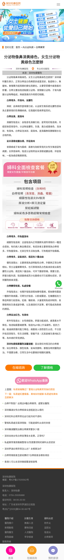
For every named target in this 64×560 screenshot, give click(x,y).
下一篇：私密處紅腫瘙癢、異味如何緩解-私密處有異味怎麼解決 (31, 396)
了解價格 (47, 367)
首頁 (10, 558)
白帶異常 (40, 47)
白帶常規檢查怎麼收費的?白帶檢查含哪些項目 (27, 455)
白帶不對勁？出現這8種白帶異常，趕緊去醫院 (27, 403)
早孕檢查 (28, 537)
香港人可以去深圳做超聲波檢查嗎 (21, 461)
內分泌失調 (28, 47)
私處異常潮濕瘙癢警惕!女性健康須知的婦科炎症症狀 (30, 442)
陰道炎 (47, 532)
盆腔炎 (47, 527)
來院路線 (9, 537)
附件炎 (47, 523)
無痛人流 (28, 523)
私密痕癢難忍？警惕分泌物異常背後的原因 (34, 389)
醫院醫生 (9, 532)
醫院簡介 (9, 523)
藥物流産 (28, 527)
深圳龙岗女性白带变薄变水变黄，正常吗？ (25, 436)
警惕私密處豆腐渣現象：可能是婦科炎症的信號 (27, 423)
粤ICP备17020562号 (19, 480)
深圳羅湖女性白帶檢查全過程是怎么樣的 (24, 410)
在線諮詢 (18, 367)
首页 (18, 47)
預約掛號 (53, 558)
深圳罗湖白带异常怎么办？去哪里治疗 (23, 449)
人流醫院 (28, 532)
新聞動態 (9, 527)
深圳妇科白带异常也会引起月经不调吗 (23, 416)
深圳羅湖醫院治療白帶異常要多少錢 (22, 429)
